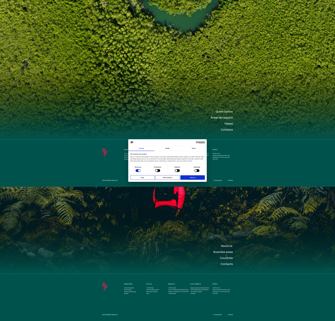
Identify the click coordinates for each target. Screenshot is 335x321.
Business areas (223, 252)
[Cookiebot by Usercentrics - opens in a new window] (197, 142)
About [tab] (194, 148)
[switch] (157, 170)
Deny (142, 177)
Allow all (192, 177)
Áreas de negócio (222, 117)
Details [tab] (167, 148)
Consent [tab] (141, 148)
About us (227, 246)
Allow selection (167, 177)
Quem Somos (224, 111)
